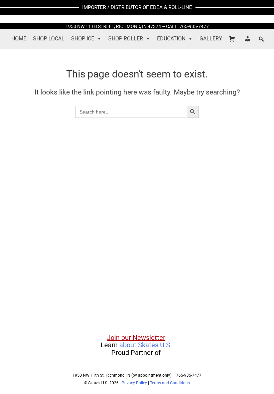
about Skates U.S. (145, 345)
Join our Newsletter (136, 338)
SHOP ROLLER (125, 38)
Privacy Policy (134, 383)
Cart (233, 38)
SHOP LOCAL (48, 38)
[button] (261, 39)
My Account (248, 38)
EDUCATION (171, 38)
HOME (18, 38)
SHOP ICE (82, 38)
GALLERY (210, 38)
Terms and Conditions (170, 383)
